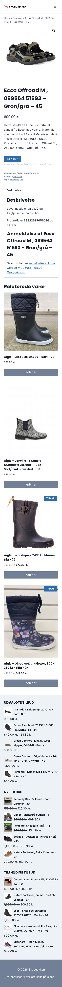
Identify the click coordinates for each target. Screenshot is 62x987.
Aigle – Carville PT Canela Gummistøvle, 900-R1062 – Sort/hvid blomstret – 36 (23, 465)
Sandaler (17, 18)
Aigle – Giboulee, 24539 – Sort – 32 (29, 357)
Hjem (7, 18)
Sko (21, 179)
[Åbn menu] (55, 6)
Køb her (12, 159)
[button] (54, 31)
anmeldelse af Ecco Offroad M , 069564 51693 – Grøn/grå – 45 (31, 268)
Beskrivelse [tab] (14, 190)
